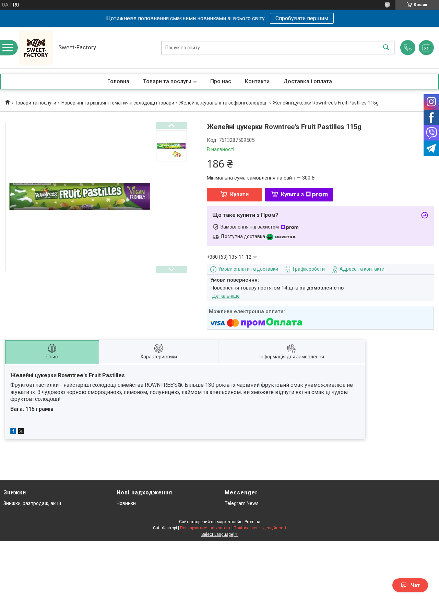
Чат (415, 585)
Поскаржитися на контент (205, 528)
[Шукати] (386, 47)
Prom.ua (252, 521)
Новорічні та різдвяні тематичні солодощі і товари (117, 103)
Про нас (220, 81)
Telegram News (242, 503)
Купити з (292, 194)
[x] (21, 432)
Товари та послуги (167, 81)
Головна (118, 81)
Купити (239, 194)
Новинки (126, 503)
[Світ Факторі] (36, 47)
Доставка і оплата (307, 81)
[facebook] (13, 432)
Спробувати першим (301, 18)
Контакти (257, 81)
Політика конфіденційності (260, 528)
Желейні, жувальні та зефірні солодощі (223, 103)
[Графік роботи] (426, 47)
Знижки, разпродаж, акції (32, 503)
